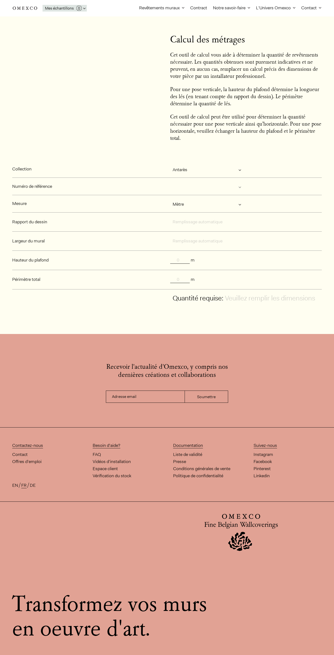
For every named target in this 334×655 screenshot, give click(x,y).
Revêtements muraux (160, 8)
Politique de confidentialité (198, 476)
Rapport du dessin (29, 222)
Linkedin (262, 476)
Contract (198, 8)
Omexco (25, 8)
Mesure (19, 203)
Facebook (263, 461)
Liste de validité (187, 454)
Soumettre (206, 396)
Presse (179, 461)
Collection (22, 169)
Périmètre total (26, 279)
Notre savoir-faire (229, 8)
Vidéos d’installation (112, 461)
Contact (309, 8)
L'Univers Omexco (274, 8)
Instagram (263, 454)
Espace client (105, 469)
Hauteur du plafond (30, 260)
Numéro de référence (32, 186)
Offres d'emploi (27, 461)
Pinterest (262, 469)
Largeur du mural (28, 241)
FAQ (97, 454)
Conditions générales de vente (201, 469)
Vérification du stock (112, 476)
